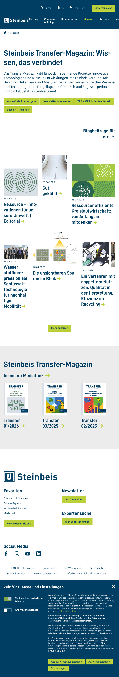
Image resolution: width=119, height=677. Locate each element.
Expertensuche (103, 8)
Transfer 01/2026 (12, 423)
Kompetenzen (69, 19)
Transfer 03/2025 (50, 423)
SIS (62, 8)
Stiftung (33, 19)
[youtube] (27, 554)
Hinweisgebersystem (45, 573)
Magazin (88, 19)
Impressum (49, 568)
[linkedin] (38, 554)
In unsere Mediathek (24, 375)
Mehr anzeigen (59, 327)
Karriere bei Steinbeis (15, 508)
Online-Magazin (12, 503)
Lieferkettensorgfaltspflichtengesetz (86, 573)
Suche (47, 8)
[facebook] (6, 554)
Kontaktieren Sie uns (19, 523)
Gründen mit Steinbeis (16, 498)
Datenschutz (96, 568)
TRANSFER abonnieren (22, 568)
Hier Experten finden (77, 521)
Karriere (104, 19)
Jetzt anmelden (74, 499)
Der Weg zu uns (72, 568)
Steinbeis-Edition (16, 573)
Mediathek (9, 513)
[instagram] (17, 554)
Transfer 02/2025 (89, 423)
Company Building (49, 21)
